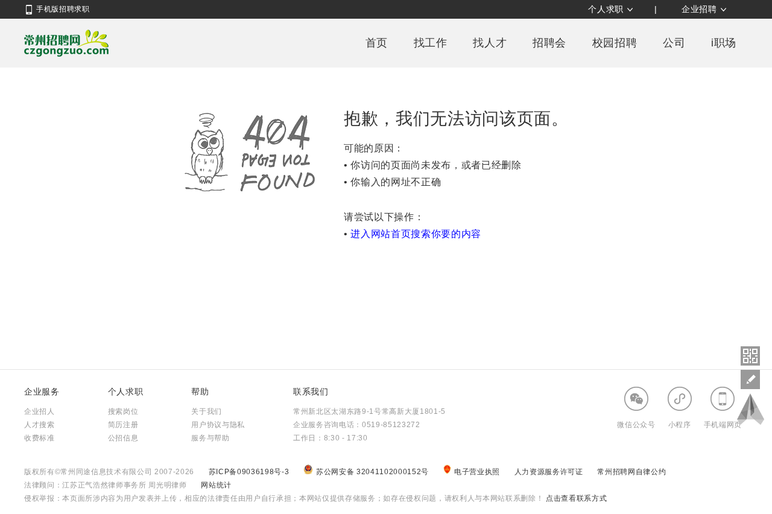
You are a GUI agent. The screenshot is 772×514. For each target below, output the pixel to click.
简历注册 (123, 424)
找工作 (431, 43)
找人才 (490, 43)
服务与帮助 (210, 438)
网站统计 (216, 485)
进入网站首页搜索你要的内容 (415, 234)
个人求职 (606, 9)
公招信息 (123, 438)
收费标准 (39, 438)
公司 (674, 43)
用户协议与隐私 (218, 424)
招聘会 (549, 43)
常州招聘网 (66, 43)
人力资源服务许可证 (550, 472)
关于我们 (206, 411)
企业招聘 (699, 9)
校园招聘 (615, 43)
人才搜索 (39, 424)
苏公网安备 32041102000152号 (373, 472)
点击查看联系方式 (575, 498)
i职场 (723, 43)
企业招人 (39, 411)
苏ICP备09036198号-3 (249, 472)
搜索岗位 (123, 411)
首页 (376, 43)
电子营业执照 (478, 472)
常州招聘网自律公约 (631, 472)
